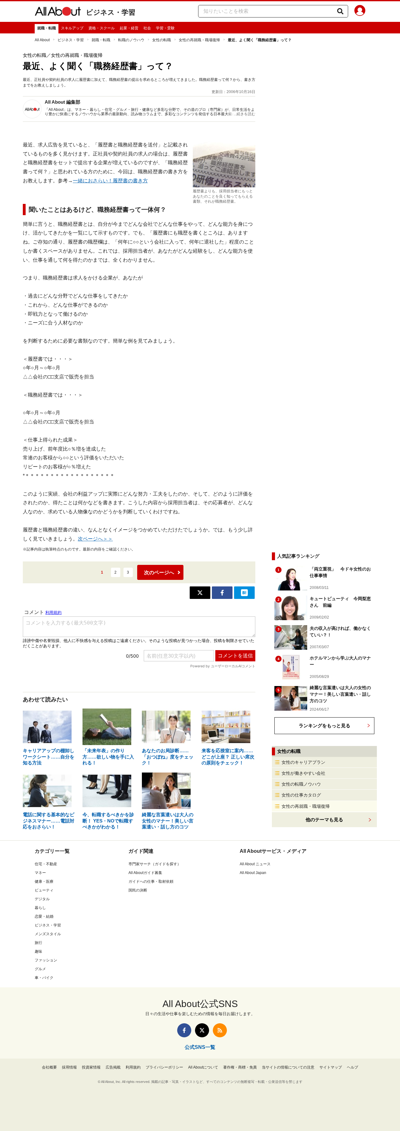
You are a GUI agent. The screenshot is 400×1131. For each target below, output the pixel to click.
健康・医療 (44, 881)
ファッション (46, 960)
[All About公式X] (202, 1030)
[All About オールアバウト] (58, 12)
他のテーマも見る (324, 819)
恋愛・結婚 (44, 916)
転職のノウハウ (131, 40)
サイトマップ (330, 1067)
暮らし (40, 908)
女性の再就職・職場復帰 (199, 40)
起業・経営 (129, 28)
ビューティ (44, 890)
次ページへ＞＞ (95, 538)
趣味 (38, 951)
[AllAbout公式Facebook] (184, 1030)
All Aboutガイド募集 (145, 873)
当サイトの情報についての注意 (288, 1067)
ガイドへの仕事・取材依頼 (150, 881)
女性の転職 (161, 40)
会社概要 (49, 1067)
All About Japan (253, 873)
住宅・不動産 (46, 864)
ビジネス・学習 (110, 12)
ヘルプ (352, 1067)
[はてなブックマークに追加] (244, 592)
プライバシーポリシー (164, 1067)
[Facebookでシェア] (222, 592)
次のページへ (159, 572)
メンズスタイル (48, 934)
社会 (147, 28)
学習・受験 (165, 28)
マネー (40, 873)
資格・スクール (101, 28)
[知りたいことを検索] (340, 11)
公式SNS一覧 (200, 1047)
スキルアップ (72, 28)
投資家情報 (91, 1067)
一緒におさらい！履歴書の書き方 (110, 180)
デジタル (42, 899)
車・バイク (44, 977)
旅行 (38, 943)
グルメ (40, 969)
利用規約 (133, 1067)
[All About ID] (359, 11)
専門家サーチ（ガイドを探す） (154, 864)
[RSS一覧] (220, 1030)
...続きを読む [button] (244, 114)
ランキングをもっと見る (324, 725)
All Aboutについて (203, 1067)
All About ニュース (255, 864)
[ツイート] (200, 592)
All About (42, 40)
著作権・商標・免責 (240, 1067)
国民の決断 (137, 890)
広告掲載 (113, 1067)
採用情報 (69, 1067)
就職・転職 (46, 28)
